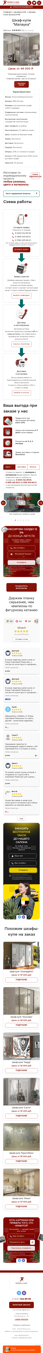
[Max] (23, 917)
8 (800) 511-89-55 (23, 233)
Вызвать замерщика (21, 295)
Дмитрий (15, 679)
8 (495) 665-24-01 (23, 237)
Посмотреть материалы (21, 587)
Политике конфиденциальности (21, 877)
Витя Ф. (15, 791)
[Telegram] (19, 917)
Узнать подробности (35, 176)
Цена (8, 467)
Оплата (33, 467)
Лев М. (14, 707)
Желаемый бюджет (23, 554)
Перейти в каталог (21, 393)
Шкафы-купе (20, 12)
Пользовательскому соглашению (22, 878)
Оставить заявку (21, 249)
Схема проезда (21, 1319)
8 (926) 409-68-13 (23, 240)
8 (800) (21, 1299)
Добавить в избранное (21, 1325)
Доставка (22, 467)
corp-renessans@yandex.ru (21, 1310)
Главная (7, 12)
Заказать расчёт (21, 84)
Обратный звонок (21, 1305)
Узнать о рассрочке (21, 344)
